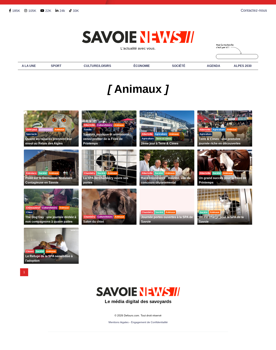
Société (178, 65)
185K (16, 11)
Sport (56, 65)
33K (76, 11)
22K (48, 11)
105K (32, 11)
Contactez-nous (254, 10)
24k (62, 11)
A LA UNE (29, 65)
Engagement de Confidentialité (149, 322)
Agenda (213, 65)
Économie (141, 65)
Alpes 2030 (243, 65)
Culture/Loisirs (97, 65)
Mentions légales (119, 322)
